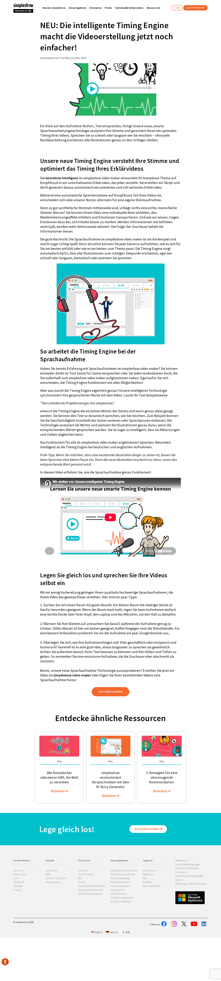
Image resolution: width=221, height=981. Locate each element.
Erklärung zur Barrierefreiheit (191, 883)
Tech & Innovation (120, 886)
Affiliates (18, 886)
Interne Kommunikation (123, 874)
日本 (127, 932)
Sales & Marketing (120, 878)
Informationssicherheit (90, 893)
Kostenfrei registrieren (195, 7)
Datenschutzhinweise (186, 868)
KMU (48, 874)
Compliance (117, 889)
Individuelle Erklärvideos (91, 886)
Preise (81, 882)
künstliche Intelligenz (62, 178)
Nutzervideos (53, 882)
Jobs (16, 878)
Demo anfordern (152, 886)
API (80, 878)
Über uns (18, 870)
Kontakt (147, 882)
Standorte (19, 882)
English (98, 932)
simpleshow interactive (91, 889)
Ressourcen (149, 870)
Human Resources (120, 882)
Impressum (181, 872)
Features (83, 870)
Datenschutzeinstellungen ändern (189, 877)
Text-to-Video (85, 874)
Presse (17, 889)
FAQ (145, 878)
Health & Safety (118, 893)
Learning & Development (124, 870)
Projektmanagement (121, 897)
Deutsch (113, 932)
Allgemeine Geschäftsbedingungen (187, 862)
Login (177, 7)
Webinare (148, 874)
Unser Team (20, 874)
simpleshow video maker (72, 675)
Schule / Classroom (56, 878)
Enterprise (51, 870)
